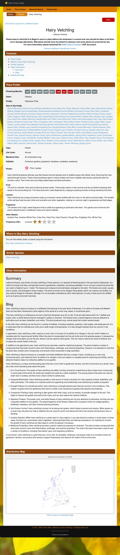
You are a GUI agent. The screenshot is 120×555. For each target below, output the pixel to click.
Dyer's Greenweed (45, 116)
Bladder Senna (20, 111)
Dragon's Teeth (19, 116)
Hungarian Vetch (61, 121)
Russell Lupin (60, 129)
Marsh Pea (25, 124)
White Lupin (102, 140)
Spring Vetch (81, 135)
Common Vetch (84, 113)
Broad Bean (33, 111)
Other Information (18, 67)
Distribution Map (17, 75)
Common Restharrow (68, 113)
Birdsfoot (38, 108)
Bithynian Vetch (78, 108)
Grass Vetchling (28, 119)
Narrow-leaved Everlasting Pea (88, 124)
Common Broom (20, 113)
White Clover (90, 140)
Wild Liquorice (20, 143)
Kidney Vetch (74, 121)
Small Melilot (86, 132)
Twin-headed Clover (93, 137)
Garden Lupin (99, 116)
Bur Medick (69, 111)
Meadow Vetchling (39, 124)
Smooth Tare (12, 135)
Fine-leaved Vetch (73, 116)
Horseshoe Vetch (46, 121)
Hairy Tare (97, 119)
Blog (17, 72)
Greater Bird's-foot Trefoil (46, 119)
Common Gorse (34, 113)
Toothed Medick (43, 137)
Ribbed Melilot (35, 129)
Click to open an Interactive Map (60, 515)
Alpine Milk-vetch (14, 108)
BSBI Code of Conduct (72, 44)
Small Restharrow (100, 132)
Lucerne (16, 124)
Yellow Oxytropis (45, 143)
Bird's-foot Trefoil (64, 108)
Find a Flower (20, 9)
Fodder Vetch (87, 116)
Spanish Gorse (39, 135)
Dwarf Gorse (31, 116)
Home (9, 9)
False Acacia (59, 116)
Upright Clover (28, 140)
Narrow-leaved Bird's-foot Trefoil (60, 124)
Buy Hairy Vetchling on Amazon (19, 243)
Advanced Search (36, 9)
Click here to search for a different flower (21, 23)
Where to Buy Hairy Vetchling (23, 61)
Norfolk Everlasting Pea (41, 127)
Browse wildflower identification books (60, 48)
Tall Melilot (31, 137)
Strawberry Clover (94, 135)
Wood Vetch (32, 143)
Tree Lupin (55, 137)
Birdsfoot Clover (49, 108)
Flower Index (52, 9)
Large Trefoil (99, 121)
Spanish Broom (25, 135)
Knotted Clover (87, 121)
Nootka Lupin (24, 127)
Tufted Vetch (79, 137)
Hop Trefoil (33, 121)
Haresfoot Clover (21, 121)
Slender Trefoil (74, 132)
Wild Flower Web (16, 2)
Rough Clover (47, 129)
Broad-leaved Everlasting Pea (51, 111)
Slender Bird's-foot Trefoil (44, 132)
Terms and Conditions (60, 534)
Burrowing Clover (82, 111)
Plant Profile (16, 59)
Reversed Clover (21, 129)
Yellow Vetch (58, 143)
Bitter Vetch (90, 108)
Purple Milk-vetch (84, 127)
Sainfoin (69, 129)
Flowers (21, 14)
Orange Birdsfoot (59, 127)
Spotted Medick (68, 135)
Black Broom (101, 108)
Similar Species (17, 64)
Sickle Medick (28, 132)
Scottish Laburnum (96, 129)
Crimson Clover (98, 113)
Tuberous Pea (67, 137)
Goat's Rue (16, 119)
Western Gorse (66, 140)
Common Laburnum (50, 113)
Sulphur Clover (20, 137)
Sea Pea (17, 132)
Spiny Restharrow (53, 135)
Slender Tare (61, 132)
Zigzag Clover (85, 143)
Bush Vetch (95, 111)
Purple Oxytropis (99, 127)
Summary (19, 69)
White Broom (79, 140)
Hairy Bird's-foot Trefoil (67, 119)
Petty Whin (71, 127)
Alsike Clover (28, 108)
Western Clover (53, 140)
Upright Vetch (40, 140)
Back (108, 19)
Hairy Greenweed (84, 119)
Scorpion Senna (81, 129)
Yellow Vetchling (71, 143)
